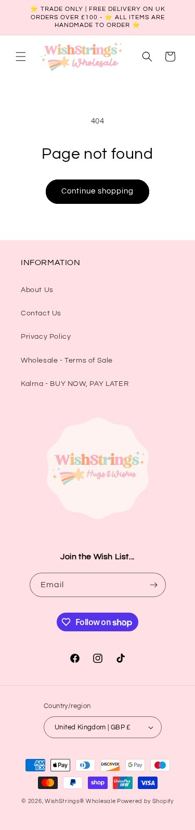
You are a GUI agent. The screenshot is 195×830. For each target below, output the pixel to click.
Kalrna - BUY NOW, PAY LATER (74, 384)
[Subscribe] (153, 585)
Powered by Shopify (145, 801)
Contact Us (41, 313)
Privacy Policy (46, 336)
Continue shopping (97, 191)
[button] (20, 56)
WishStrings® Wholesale (81, 801)
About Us (37, 290)
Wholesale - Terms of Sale (67, 360)
